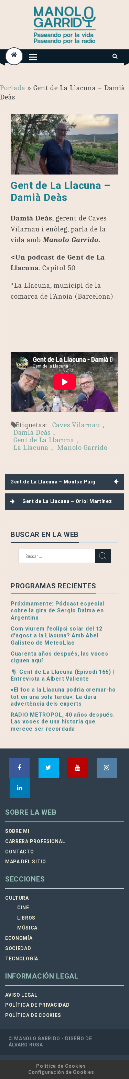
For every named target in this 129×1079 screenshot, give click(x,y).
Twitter (49, 768)
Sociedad (18, 948)
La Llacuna (31, 447)
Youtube (77, 768)
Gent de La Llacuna (43, 440)
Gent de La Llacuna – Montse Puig (52, 481)
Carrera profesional (35, 841)
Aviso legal (21, 995)
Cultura (17, 898)
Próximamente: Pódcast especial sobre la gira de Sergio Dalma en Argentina (57, 610)
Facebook (19, 768)
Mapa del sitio (25, 861)
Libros (26, 918)
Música (27, 928)
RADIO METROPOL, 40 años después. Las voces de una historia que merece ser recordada (63, 721)
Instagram (107, 768)
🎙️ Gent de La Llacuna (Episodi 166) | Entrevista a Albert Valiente (62, 675)
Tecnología (21, 958)
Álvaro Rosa (26, 1044)
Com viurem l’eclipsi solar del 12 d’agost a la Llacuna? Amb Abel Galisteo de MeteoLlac (57, 635)
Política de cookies (33, 1015)
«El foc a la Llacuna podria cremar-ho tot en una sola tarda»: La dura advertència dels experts (63, 696)
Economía (19, 938)
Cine (23, 907)
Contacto (19, 851)
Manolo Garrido (82, 447)
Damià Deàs (32, 432)
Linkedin (20, 788)
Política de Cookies (61, 1066)
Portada (12, 88)
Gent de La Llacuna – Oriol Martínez (67, 501)
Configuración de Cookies (61, 1072)
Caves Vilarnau (76, 425)
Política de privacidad (37, 1005)
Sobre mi (17, 831)
